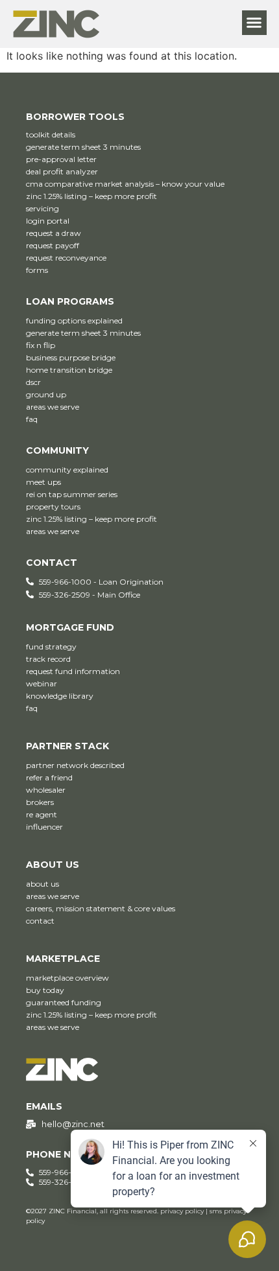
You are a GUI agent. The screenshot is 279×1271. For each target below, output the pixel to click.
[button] (254, 22)
